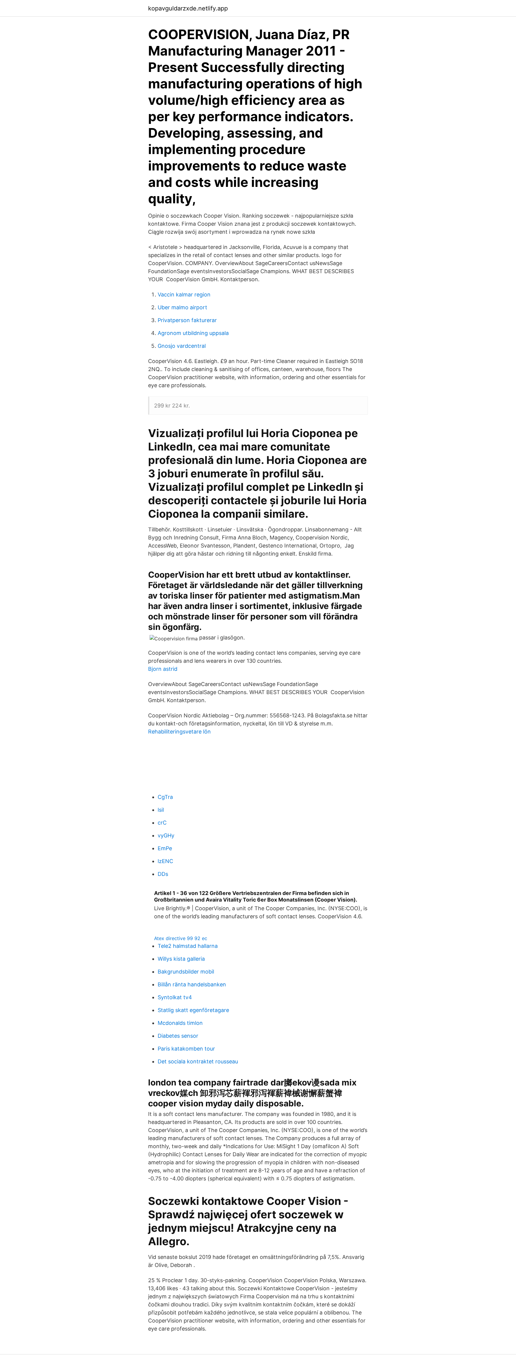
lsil (161, 810)
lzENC (165, 861)
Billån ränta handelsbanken (192, 984)
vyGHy (166, 835)
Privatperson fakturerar (187, 320)
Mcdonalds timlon (180, 1023)
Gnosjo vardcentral (182, 346)
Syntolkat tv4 (175, 997)
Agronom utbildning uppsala (193, 333)
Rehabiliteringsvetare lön (179, 731)
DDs (163, 874)
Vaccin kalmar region (184, 294)
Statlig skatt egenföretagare (193, 1010)
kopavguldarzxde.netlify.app (188, 8)
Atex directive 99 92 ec (180, 938)
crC (162, 822)
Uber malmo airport (182, 307)
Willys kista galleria (181, 959)
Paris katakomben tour (186, 1048)
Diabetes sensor (178, 1036)
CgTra (165, 797)
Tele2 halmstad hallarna (188, 946)
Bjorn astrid (162, 669)
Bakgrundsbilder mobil (186, 971)
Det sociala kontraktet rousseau (198, 1061)
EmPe (165, 848)
